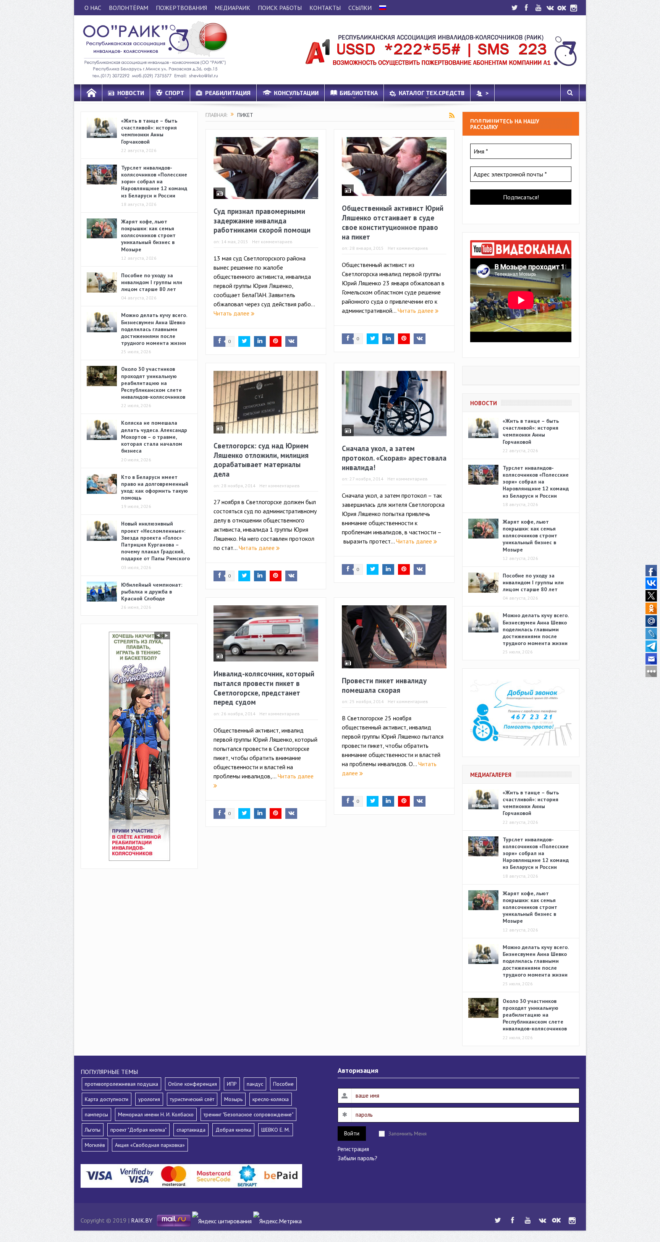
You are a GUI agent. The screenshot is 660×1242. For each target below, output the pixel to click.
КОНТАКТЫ (325, 7)
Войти (351, 1133)
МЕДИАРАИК (232, 7)
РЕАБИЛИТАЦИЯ (228, 92)
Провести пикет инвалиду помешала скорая (384, 685)
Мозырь (233, 1099)
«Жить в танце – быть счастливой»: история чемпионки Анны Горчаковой (149, 131)
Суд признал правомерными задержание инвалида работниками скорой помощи (262, 220)
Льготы (92, 1129)
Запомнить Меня (407, 1133)
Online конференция (192, 1083)
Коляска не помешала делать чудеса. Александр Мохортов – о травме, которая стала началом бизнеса (154, 436)
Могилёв (95, 1145)
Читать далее (232, 313)
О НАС (92, 7)
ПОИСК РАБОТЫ (280, 7)
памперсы (96, 1114)
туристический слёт (192, 1099)
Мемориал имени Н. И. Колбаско (156, 1114)
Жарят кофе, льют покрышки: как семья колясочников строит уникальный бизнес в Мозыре (148, 235)
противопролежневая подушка (121, 1083)
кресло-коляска (270, 1099)
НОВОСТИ (130, 92)
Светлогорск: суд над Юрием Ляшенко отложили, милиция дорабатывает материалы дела (261, 460)
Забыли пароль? (357, 1158)
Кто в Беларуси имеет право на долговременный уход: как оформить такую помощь (154, 487)
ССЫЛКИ (360, 7)
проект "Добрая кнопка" (138, 1129)
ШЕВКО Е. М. (275, 1129)
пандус (255, 1083)
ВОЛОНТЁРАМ (128, 7)
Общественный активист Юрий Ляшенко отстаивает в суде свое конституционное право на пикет (392, 222)
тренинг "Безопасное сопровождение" (248, 1114)
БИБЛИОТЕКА (359, 92)
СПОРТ (174, 92)
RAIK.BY (141, 1220)
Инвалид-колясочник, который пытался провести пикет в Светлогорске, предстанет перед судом (264, 688)
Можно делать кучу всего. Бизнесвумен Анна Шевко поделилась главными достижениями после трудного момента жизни (154, 329)
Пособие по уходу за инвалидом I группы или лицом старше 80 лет (151, 282)
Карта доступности (106, 1099)
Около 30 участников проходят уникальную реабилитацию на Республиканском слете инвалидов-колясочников (153, 382)
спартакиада (190, 1129)
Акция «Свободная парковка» (150, 1145)
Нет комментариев (272, 241)
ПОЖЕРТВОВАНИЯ (181, 7)
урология (149, 1099)
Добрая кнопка (233, 1129)
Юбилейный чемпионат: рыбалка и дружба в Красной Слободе (151, 591)
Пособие (283, 1083)
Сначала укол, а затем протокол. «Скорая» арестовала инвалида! (394, 458)
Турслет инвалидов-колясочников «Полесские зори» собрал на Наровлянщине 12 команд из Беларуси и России (154, 181)
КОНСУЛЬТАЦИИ (296, 92)
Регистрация (353, 1149)
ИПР (232, 1083)
